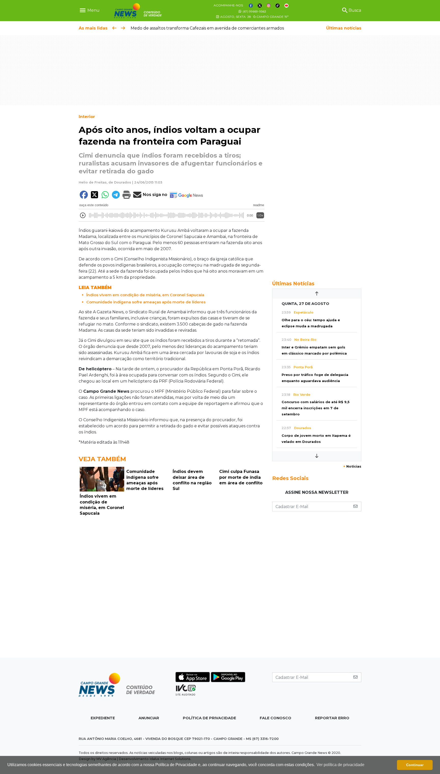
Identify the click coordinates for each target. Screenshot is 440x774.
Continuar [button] (414, 765)
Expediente (103, 718)
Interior (87, 116)
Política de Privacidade (209, 718)
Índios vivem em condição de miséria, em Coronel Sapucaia (145, 294)
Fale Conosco (275, 718)
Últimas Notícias (293, 283)
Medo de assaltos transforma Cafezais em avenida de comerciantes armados (206, 28)
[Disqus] (172, 588)
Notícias (352, 466)
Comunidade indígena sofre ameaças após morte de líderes (145, 302)
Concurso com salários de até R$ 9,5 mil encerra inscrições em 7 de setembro (316, 408)
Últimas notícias (343, 28)
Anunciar (149, 718)
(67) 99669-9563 (254, 11)
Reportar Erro (332, 718)
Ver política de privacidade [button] (340, 765)
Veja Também (102, 459)
